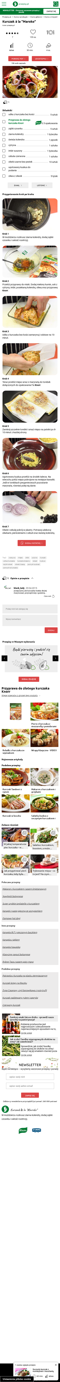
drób (27, 558)
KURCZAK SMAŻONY (24, 561)
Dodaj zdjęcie (29, 679)
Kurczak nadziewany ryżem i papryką (20, 997)
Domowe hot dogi (11, 918)
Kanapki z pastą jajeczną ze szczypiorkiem (22, 911)
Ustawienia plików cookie (17, 1379)
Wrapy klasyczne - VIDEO (44, 750)
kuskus (42, 561)
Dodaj (51, 630)
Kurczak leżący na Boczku (14, 983)
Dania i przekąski (21, 17)
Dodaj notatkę (32, 543)
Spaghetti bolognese (12, 896)
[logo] (20, 4)
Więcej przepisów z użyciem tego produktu (20, 696)
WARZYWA (12, 558)
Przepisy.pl (6, 17)
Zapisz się (30, 1095)
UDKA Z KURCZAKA (9, 561)
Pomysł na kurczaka (10, 568)
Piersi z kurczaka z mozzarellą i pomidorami (43, 725)
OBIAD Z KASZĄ (20, 564)
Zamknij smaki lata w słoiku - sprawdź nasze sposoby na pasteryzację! (32, 1018)
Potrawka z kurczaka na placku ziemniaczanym (24, 975)
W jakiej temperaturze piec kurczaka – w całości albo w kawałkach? (15, 845)
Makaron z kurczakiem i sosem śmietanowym (24, 889)
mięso (20, 558)
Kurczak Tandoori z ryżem (12, 790)
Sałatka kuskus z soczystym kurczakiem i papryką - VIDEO (43, 817)
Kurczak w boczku (12, 816)
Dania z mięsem (51, 17)
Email (17, 185)
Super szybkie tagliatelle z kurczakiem (20, 903)
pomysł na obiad (34, 564)
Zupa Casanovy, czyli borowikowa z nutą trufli (24, 990)
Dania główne (36, 17)
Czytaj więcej (26, 1033)
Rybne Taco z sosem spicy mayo (17, 962)
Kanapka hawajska (11, 947)
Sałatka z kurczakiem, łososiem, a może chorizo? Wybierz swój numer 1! (44, 846)
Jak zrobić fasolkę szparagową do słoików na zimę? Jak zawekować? (32, 1040)
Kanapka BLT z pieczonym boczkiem (19, 932)
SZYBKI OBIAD (7, 564)
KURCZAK (43, 558)
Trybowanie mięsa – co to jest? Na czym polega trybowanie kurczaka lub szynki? (44, 872)
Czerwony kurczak (11, 1005)
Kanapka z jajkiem (11, 939)
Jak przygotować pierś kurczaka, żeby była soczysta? (15, 872)
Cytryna (34, 558)
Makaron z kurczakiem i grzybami (43, 790)
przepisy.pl (11, 25)
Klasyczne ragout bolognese (16, 954)
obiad (35, 561)
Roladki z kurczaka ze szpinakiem (13, 751)
